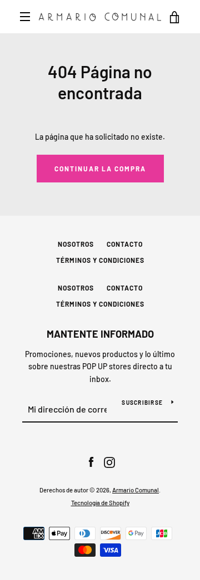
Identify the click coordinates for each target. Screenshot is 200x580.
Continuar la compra (100, 168)
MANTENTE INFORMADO (100, 334)
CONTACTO (125, 244)
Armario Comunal (135, 489)
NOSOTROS (76, 244)
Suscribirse (142, 402)
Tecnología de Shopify (100, 502)
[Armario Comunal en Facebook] (91, 461)
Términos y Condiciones (100, 260)
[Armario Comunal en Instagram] (109, 461)
